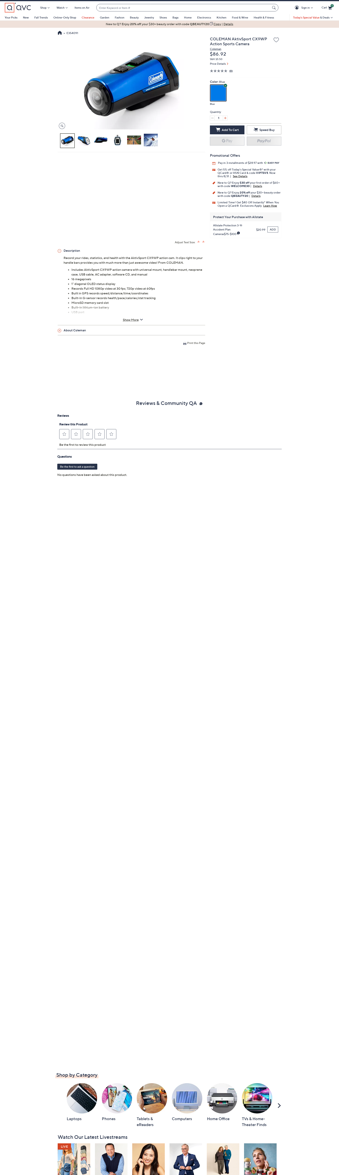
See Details (240, 176)
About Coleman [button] (75, 330)
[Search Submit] (274, 7)
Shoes (163, 17)
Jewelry (149, 17)
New (26, 17)
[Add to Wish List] (276, 40)
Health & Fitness (264, 17)
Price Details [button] (218, 63)
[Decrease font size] (203, 241)
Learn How (270, 205)
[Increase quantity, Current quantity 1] (225, 118)
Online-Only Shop (64, 17)
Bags (175, 17)
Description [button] (72, 251)
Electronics (204, 17)
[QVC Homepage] (60, 33)
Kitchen (221, 17)
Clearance (88, 17)
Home (188, 17)
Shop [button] (43, 7)
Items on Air (82, 7)
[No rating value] (219, 71)
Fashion (119, 17)
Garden (104, 17)
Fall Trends (41, 17)
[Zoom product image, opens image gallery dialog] (61, 126)
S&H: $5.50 (216, 59)
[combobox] (183, 7)
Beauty (134, 17)
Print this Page (196, 343)
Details (257, 186)
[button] (297, 8)
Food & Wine (240, 17)
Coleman (215, 49)
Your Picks (11, 17)
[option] (169, 24)
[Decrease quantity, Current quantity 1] (212, 118)
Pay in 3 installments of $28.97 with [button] (240, 162)
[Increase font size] (198, 241)
